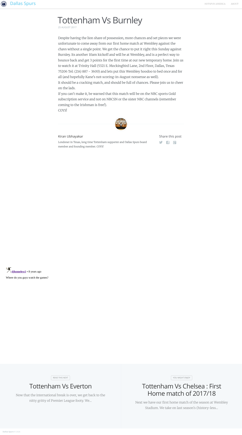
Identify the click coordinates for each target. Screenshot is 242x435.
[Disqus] (121, 205)
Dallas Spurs (8, 431)
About (234, 4)
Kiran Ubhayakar (70, 136)
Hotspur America (215, 4)
